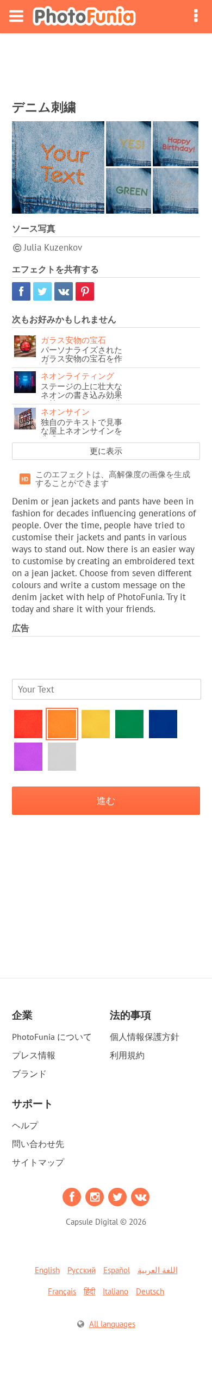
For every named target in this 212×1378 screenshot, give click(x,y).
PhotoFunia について (52, 1036)
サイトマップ (38, 1162)
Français (62, 1291)
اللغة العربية (158, 1270)
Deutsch (150, 1291)
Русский (81, 1270)
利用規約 (127, 1055)
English (47, 1270)
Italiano (115, 1291)
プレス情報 (33, 1055)
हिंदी (89, 1291)
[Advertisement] (106, 63)
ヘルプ (25, 1125)
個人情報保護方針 (144, 1036)
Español (116, 1270)
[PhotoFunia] (84, 16)
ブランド (29, 1073)
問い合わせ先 (38, 1143)
